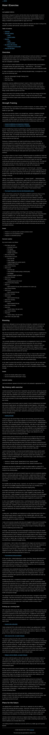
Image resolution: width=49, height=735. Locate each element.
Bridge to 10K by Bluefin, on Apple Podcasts (16, 655)
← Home (4, 1)
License (32, 730)
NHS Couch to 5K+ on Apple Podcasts (14, 635)
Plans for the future (10, 48)
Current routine (11, 37)
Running (7, 39)
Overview (7, 31)
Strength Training (9, 33)
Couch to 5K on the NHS (11, 624)
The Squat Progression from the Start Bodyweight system (19, 191)
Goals (8, 35)
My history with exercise (11, 44)
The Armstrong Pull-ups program (13, 555)
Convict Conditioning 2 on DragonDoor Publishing (17, 126)
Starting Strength (9, 415)
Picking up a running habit (14, 46)
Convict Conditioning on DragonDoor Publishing (17, 124)
